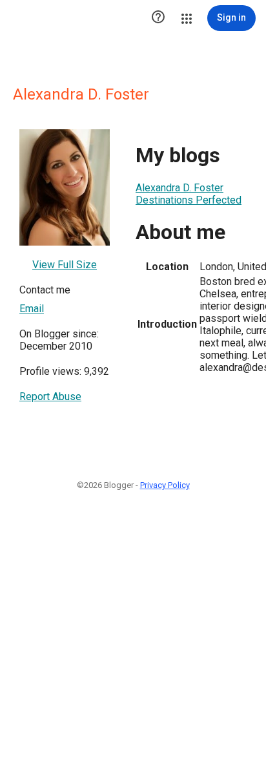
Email (31, 308)
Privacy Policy (165, 485)
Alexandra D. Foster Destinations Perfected (188, 194)
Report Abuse (50, 396)
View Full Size (64, 265)
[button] (158, 18)
